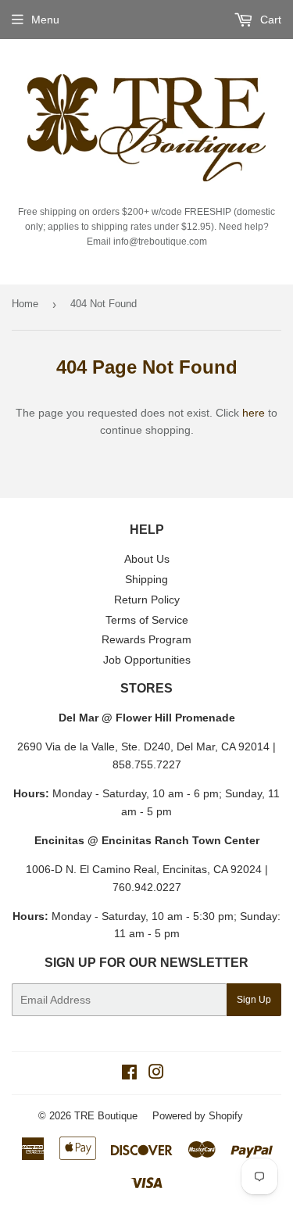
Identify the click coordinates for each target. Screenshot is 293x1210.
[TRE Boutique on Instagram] (156, 1074)
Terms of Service (146, 620)
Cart (269, 19)
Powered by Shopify (197, 1116)
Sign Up (254, 999)
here (253, 412)
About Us (147, 559)
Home (25, 304)
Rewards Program (146, 639)
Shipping (146, 579)
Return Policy (147, 599)
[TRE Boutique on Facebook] (129, 1074)
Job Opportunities (147, 659)
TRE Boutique (106, 1116)
